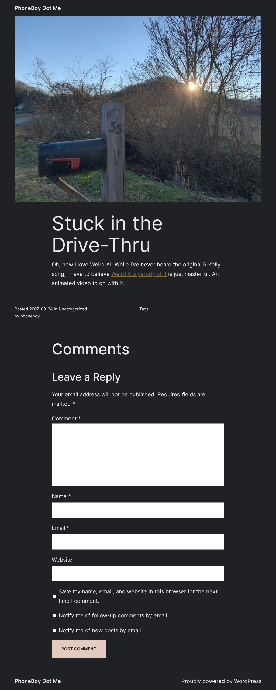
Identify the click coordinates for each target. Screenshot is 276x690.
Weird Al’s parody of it (139, 273)
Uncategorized (73, 309)
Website (62, 559)
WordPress (247, 681)
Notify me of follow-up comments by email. (114, 615)
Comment (66, 418)
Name (61, 496)
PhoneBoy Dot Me (38, 8)
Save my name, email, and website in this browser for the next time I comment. (138, 596)
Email (61, 528)
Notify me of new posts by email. (101, 630)
